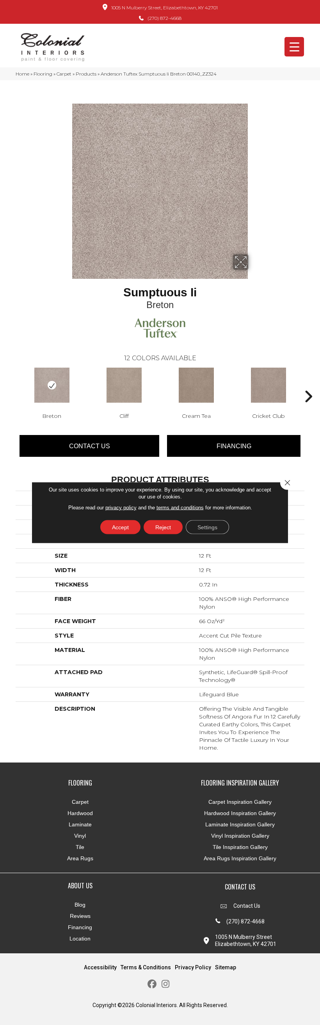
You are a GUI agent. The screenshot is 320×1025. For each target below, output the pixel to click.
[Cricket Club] (268, 385)
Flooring (43, 74)
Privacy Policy (193, 967)
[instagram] (165, 984)
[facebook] (152, 984)
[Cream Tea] (196, 385)
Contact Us (89, 446)
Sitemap (225, 967)
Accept (120, 527)
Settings (207, 527)
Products (86, 74)
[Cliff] (124, 385)
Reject (163, 527)
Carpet (64, 74)
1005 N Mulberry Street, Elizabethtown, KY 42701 (164, 8)
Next (308, 385)
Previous (12, 385)
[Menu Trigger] (294, 46)
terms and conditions (180, 508)
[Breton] (52, 385)
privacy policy (121, 508)
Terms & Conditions (146, 967)
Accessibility (100, 967)
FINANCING (234, 446)
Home (22, 74)
